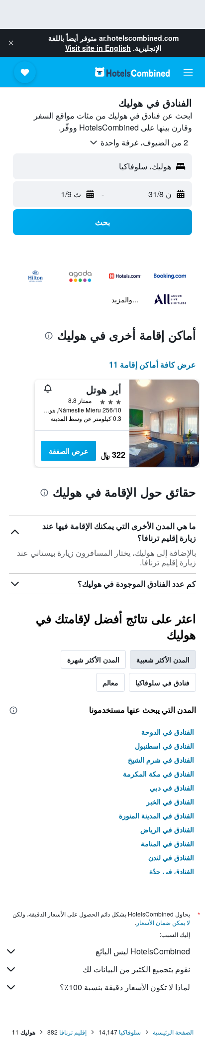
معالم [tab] (110, 682)
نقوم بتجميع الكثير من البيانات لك (136, 969)
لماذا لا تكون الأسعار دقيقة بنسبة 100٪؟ (125, 987)
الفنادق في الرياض (167, 829)
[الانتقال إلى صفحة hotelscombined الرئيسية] (132, 72)
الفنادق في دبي (172, 787)
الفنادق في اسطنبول (164, 746)
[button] (11, 43)
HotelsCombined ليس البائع (143, 951)
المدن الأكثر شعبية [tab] (163, 659)
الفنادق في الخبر (170, 801)
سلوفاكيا (130, 1032)
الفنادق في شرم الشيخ (161, 760)
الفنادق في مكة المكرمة (158, 774)
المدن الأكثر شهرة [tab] (93, 659)
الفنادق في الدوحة (167, 732)
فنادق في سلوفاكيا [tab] (162, 682)
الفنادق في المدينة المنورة (156, 815)
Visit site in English (98, 48)
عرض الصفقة (68, 451)
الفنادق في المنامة (167, 843)
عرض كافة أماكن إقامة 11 (152, 364)
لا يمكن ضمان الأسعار (163, 922)
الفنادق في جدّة (171, 871)
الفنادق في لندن (171, 857)
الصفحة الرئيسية (173, 1032)
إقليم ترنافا (73, 1032)
